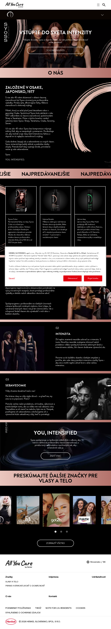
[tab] (55, 532)
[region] (55, 266)
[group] (55, 216)
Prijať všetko (93, 278)
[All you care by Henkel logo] (14, 4)
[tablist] (55, 531)
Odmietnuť (72, 278)
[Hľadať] (104, 4)
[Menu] (102, 14)
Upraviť (12, 278)
